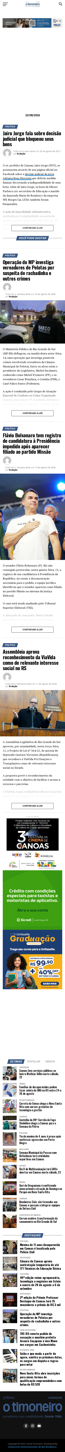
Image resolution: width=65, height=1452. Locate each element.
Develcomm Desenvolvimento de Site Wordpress (32, 1447)
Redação (21, 154)
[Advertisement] (32, 76)
